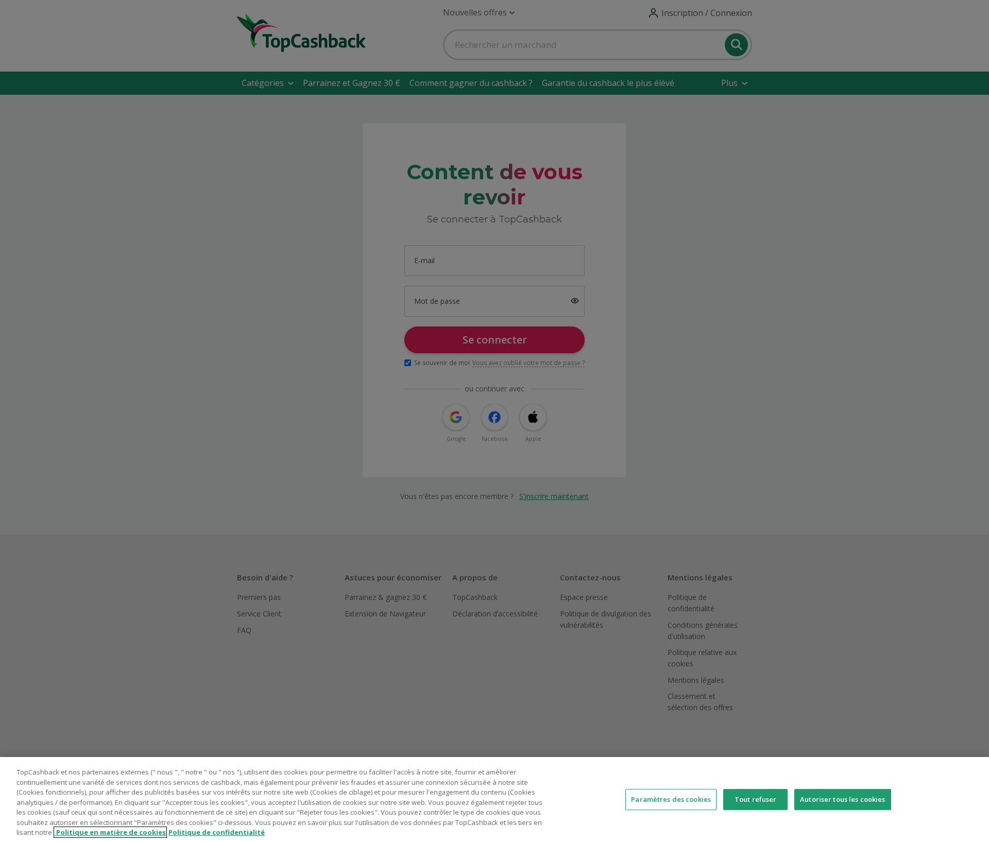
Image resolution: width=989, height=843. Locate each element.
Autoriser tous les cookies (842, 799)
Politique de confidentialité (216, 832)
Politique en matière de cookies (110, 832)
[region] (494, 800)
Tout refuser (756, 799)
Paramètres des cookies (671, 799)
